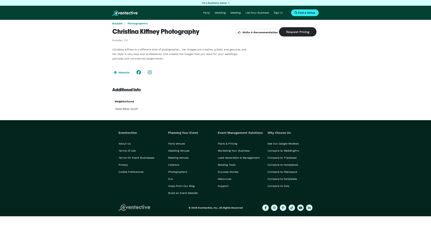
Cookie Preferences (131, 171)
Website (124, 72)
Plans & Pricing (227, 143)
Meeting (235, 12)
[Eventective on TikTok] (292, 208)
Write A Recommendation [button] (260, 32)
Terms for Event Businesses (136, 157)
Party (206, 12)
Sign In (278, 12)
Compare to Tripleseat (282, 157)
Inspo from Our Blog (181, 186)
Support (223, 186)
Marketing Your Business (234, 150)
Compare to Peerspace (282, 171)
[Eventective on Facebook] (265, 208)
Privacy (123, 164)
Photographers (138, 23)
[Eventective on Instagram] (274, 208)
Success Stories (228, 171)
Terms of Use (127, 150)
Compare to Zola (278, 186)
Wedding (220, 12)
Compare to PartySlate (282, 178)
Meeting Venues (178, 157)
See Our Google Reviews (283, 143)
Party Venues (176, 143)
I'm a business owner (214, 3)
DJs (170, 178)
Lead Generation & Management (239, 157)
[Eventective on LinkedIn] (309, 208)
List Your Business (257, 12)
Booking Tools (227, 164)
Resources (224, 178)
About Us (125, 143)
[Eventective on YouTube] (300, 208)
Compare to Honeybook (283, 164)
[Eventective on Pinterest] (283, 208)
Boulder (117, 23)
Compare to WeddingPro (283, 150)
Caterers (173, 164)
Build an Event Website (183, 193)
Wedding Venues (178, 150)
